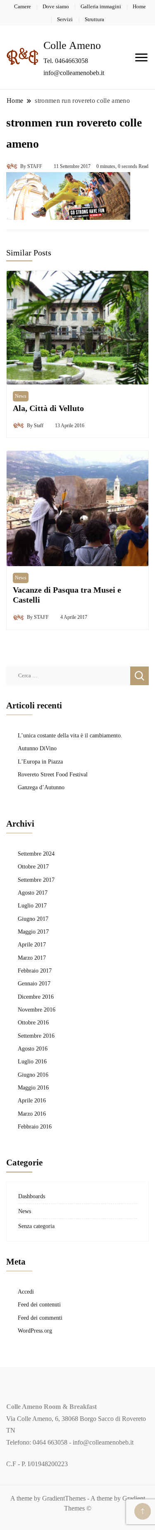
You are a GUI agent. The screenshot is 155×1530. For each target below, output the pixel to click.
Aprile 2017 (32, 944)
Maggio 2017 (33, 931)
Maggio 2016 (33, 1087)
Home (139, 6)
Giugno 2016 (33, 1074)
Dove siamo (56, 6)
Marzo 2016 (32, 1113)
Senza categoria (36, 1226)
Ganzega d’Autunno (41, 787)
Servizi (65, 19)
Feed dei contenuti (39, 1304)
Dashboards (31, 1196)
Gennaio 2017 (34, 983)
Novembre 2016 (36, 1009)
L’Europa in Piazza (40, 761)
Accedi (26, 1291)
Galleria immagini (101, 6)
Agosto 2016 (33, 1048)
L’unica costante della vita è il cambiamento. (70, 735)
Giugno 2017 (33, 918)
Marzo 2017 (32, 957)
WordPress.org (35, 1330)
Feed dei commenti (40, 1317)
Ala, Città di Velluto (48, 408)
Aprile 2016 (32, 1100)
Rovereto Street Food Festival (53, 774)
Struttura (94, 19)
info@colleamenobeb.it (103, 1442)
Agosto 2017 (33, 892)
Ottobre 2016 (33, 1022)
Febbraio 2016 (35, 1126)
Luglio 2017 (32, 905)
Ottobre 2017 (33, 866)
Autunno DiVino (37, 748)
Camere (22, 6)
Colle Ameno (72, 45)
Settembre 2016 (36, 1035)
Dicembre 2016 (36, 996)
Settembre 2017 (36, 879)
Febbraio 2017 (35, 970)
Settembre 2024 (36, 853)
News (20, 396)
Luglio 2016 (32, 1061)
